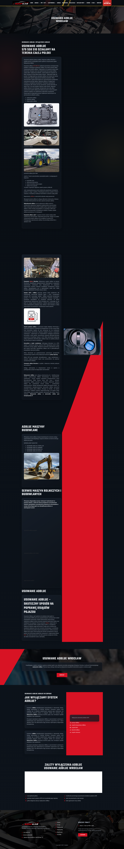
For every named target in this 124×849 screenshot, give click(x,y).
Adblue (47, 623)
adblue (32, 196)
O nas (93, 3)
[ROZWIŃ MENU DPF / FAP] (46, 2)
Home (31, 3)
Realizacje (72, 3)
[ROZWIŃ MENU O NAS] (95, 2)
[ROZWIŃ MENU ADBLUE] (39, 2)
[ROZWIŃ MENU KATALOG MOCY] (85, 2)
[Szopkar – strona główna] (20, 3)
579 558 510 (36, 66)
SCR (25, 635)
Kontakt (99, 3)
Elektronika (51, 3)
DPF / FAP (43, 3)
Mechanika (65, 3)
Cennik (88, 3)
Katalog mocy (80, 3)
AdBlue (36, 3)
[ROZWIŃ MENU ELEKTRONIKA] (55, 2)
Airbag (59, 3)
